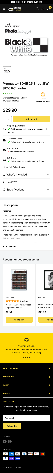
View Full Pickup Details (14, 167)
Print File (10, 297)
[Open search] (37, 8)
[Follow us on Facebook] (5, 441)
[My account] (42, 8)
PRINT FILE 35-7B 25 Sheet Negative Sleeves (18, 306)
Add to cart (31, 119)
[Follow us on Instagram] (10, 441)
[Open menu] (4, 9)
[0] (48, 8)
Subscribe (12, 426)
